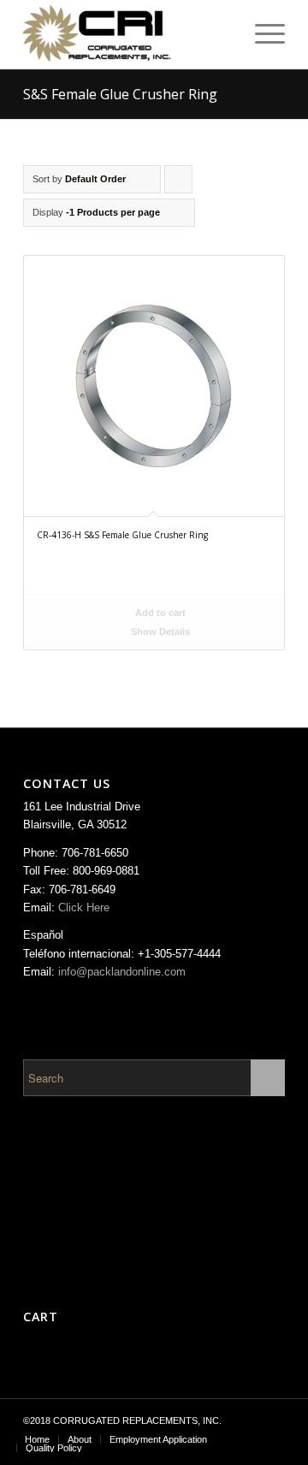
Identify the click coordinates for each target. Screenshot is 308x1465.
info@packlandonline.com (122, 971)
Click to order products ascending (178, 183)
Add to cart (159, 613)
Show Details (159, 631)
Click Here (84, 907)
